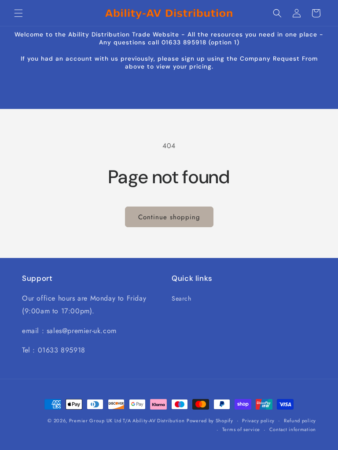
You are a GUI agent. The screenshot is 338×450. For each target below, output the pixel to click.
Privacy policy (258, 420)
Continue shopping (169, 217)
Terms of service (241, 429)
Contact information (292, 429)
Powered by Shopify (210, 420)
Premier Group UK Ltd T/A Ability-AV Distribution (127, 420)
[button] (18, 13)
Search (181, 298)
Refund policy (300, 420)
